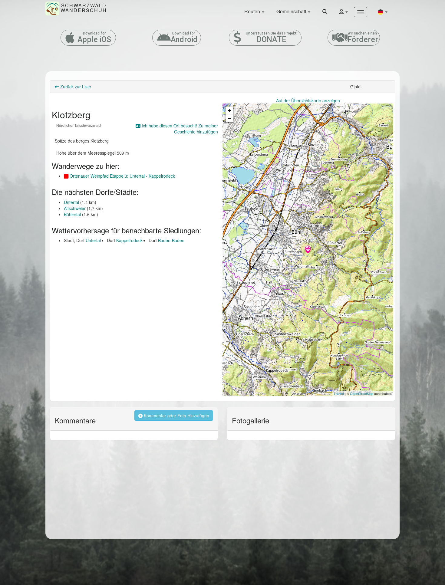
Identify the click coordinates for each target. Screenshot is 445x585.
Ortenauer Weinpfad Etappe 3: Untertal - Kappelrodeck (121, 176)
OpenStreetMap (361, 393)
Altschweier (75, 208)
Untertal (71, 202)
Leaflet (339, 393)
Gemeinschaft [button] (291, 11)
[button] (383, 12)
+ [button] (229, 110)
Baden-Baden (171, 240)
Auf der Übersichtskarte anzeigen (308, 100)
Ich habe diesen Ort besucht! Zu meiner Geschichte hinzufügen (179, 129)
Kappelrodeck (129, 240)
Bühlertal (72, 214)
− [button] (229, 118)
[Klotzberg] (308, 250)
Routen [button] (252, 11)
